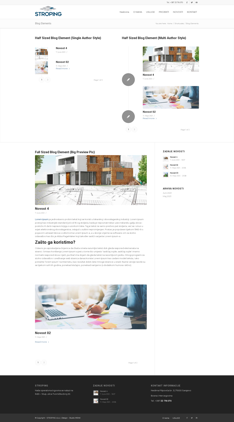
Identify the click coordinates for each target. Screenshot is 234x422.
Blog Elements (43, 23)
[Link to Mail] (196, 2)
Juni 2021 (167, 193)
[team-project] (41, 67)
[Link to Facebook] (187, 2)
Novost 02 (62, 62)
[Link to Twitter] (191, 2)
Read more (62, 68)
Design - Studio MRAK (71, 418)
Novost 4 (61, 48)
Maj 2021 (167, 196)
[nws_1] (41, 53)
